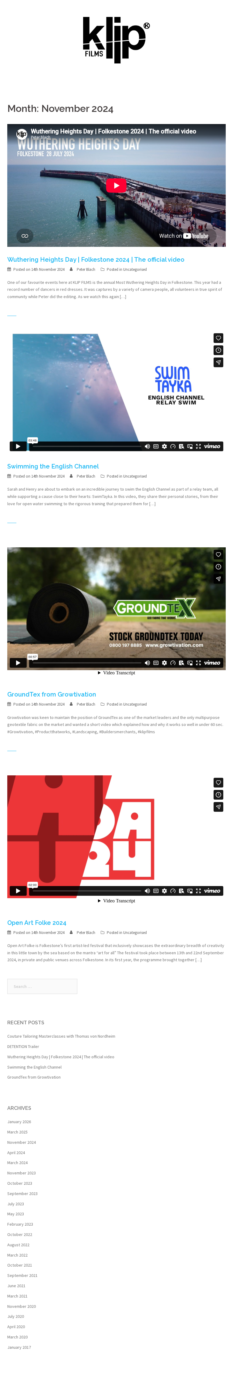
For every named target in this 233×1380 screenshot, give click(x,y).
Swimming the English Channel (53, 466)
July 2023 (15, 1204)
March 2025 (17, 1132)
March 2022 (17, 1255)
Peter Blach (86, 269)
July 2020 (15, 1316)
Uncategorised (135, 269)
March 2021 (17, 1296)
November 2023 (21, 1173)
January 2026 (19, 1121)
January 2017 (19, 1347)
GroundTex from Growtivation (51, 694)
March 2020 (17, 1337)
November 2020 (21, 1306)
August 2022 (18, 1244)
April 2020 (16, 1326)
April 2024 (16, 1152)
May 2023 (15, 1214)
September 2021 (22, 1275)
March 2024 (17, 1162)
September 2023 (22, 1193)
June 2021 (16, 1285)
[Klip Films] (116, 40)
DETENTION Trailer (23, 1046)
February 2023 (20, 1224)
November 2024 (21, 1142)
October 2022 (19, 1234)
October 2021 (19, 1265)
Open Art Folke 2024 (36, 922)
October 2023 (19, 1183)
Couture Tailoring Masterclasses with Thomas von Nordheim (61, 1036)
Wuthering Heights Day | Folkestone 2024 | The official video (95, 259)
